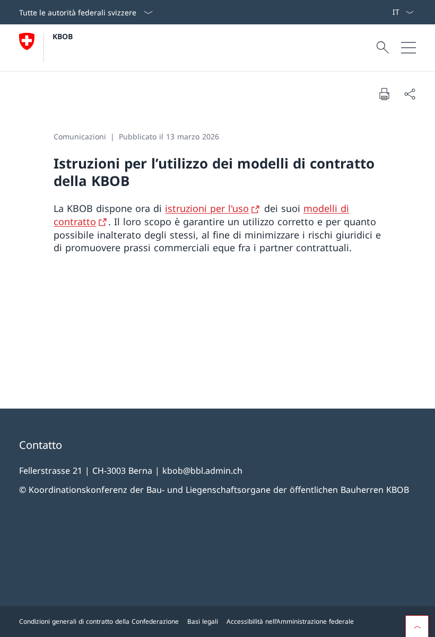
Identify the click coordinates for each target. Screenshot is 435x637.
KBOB (63, 36)
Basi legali (202, 621)
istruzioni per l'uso (207, 208)
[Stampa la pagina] (384, 93)
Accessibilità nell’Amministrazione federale (290, 621)
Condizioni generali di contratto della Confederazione (99, 621)
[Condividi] (409, 93)
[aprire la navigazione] (408, 48)
